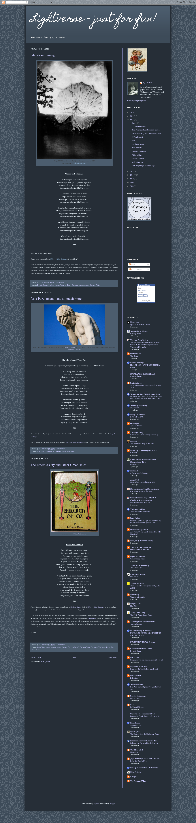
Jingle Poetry (135, 479)
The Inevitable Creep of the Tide (142, 443)
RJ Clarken (147, 83)
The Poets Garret (75, 607)
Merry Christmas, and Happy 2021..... (143, 482)
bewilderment (49, 451)
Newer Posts (36, 657)
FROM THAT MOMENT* (139, 550)
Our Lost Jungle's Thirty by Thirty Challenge (63, 285)
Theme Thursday (137, 583)
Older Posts (113, 657)
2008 (132, 186)
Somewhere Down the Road (140, 502)
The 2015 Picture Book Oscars (141, 615)
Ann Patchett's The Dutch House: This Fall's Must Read (145, 533)
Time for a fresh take (137, 597)
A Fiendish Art (137, 137)
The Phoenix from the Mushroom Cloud (144, 734)
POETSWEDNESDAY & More (142, 642)
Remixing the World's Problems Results (144, 669)
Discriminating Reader (139, 529)
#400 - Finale (135, 698)
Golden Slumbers (138, 158)
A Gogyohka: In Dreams (139, 473)
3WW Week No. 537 (137, 568)
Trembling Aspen (138, 144)
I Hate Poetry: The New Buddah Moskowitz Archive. (143, 460)
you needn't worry (136, 624)
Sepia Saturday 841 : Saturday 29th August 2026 (145, 386)
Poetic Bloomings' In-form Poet (75, 442)
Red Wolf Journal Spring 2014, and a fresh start (145, 688)
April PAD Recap (136, 426)
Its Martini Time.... (137, 707)
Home (74, 657)
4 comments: (61, 644)
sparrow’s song (135, 725)
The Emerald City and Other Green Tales (58, 464)
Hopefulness (134, 464)
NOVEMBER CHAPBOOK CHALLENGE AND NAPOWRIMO (145, 634)
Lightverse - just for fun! (94, 19)
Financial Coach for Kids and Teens (144, 740)
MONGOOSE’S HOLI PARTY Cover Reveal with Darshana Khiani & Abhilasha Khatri (146, 397)
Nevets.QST (135, 731)
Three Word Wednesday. (139, 565)
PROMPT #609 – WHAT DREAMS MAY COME (145, 366)
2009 (132, 182)
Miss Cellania (135, 772)
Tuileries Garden (70, 347)
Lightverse (142, 290)
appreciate (40, 451)
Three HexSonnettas (139, 151)
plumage (86, 285)
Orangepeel (134, 423)
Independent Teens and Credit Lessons (144, 743)
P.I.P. (132, 704)
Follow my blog (146, 301)
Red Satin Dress (137, 162)
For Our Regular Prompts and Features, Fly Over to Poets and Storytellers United (145, 521)
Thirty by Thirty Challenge (95, 607)
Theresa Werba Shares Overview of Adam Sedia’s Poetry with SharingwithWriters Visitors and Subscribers (145, 344)
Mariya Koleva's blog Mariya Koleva (144, 489)
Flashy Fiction (135, 675)
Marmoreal (134, 752)
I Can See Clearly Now (138, 761)
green (48, 647)
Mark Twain (66, 451)
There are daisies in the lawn (140, 511)
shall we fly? (134, 408)
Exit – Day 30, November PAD (141, 491)
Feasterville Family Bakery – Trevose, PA (145, 716)
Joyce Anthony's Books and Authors (144, 758)
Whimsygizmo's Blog (138, 405)
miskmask (134, 470)
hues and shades (56, 647)
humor (140, 295)
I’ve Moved (134, 577)
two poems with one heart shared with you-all (146, 660)
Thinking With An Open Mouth (143, 621)
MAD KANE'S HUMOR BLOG (142, 374)
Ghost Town (41, 647)
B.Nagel (133, 776)
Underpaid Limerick (137, 376)
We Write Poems (136, 684)
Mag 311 (133, 606)
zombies (44, 650)
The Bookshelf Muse (138, 781)
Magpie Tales (135, 603)
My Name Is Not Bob (138, 666)
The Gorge (134, 356)
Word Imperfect (136, 749)
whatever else (143, 297)
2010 (132, 178)
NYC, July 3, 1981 (137, 417)
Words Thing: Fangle (137, 559)
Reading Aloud (135, 333)
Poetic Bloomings (137, 362)
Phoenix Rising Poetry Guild (141, 630)
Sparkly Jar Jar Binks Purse (140, 324)
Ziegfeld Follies (95, 285)
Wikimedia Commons (74, 349)
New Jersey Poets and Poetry (141, 540)
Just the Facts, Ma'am (138, 331)
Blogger (112, 803)
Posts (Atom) (45, 661)
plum (80, 285)
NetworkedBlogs (144, 285)
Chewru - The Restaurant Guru (142, 713)
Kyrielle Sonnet (42, 285)
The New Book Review (139, 340)
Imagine (133, 441)
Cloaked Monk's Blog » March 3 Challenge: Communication (143, 498)
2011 (132, 175)
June (134, 123)
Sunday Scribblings (138, 696)
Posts (133, 264)
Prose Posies (135, 723)
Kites (134, 140)
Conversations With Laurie (141, 648)
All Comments (136, 269)
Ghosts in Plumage (43, 55)
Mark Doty (134, 594)
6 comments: (60, 282)
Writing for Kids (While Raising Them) (145, 394)
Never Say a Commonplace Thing (143, 450)
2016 (132, 112)
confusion (58, 451)
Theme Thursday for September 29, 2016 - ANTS (145, 587)
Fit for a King (137, 155)
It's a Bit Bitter (137, 147)
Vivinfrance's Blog (137, 509)
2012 (132, 171)
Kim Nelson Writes (137, 574)
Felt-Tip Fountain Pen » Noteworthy (144, 767)
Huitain (64, 647)
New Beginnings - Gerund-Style (143, 165)
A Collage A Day (136, 432)
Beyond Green (135, 651)
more (73, 451)
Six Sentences (135, 353)
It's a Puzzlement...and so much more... (57, 298)
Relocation (134, 678)
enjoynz (96, 803)
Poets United (135, 518)
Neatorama (134, 322)
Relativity (133, 453)
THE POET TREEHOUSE (140, 547)
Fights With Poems (137, 556)
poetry (145, 295)
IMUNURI (134, 657)
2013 (132, 119)
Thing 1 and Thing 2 (138, 612)
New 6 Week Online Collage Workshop (144, 435)
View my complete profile (136, 100)
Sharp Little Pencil (137, 414)
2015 (132, 116)
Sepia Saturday (136, 383)
